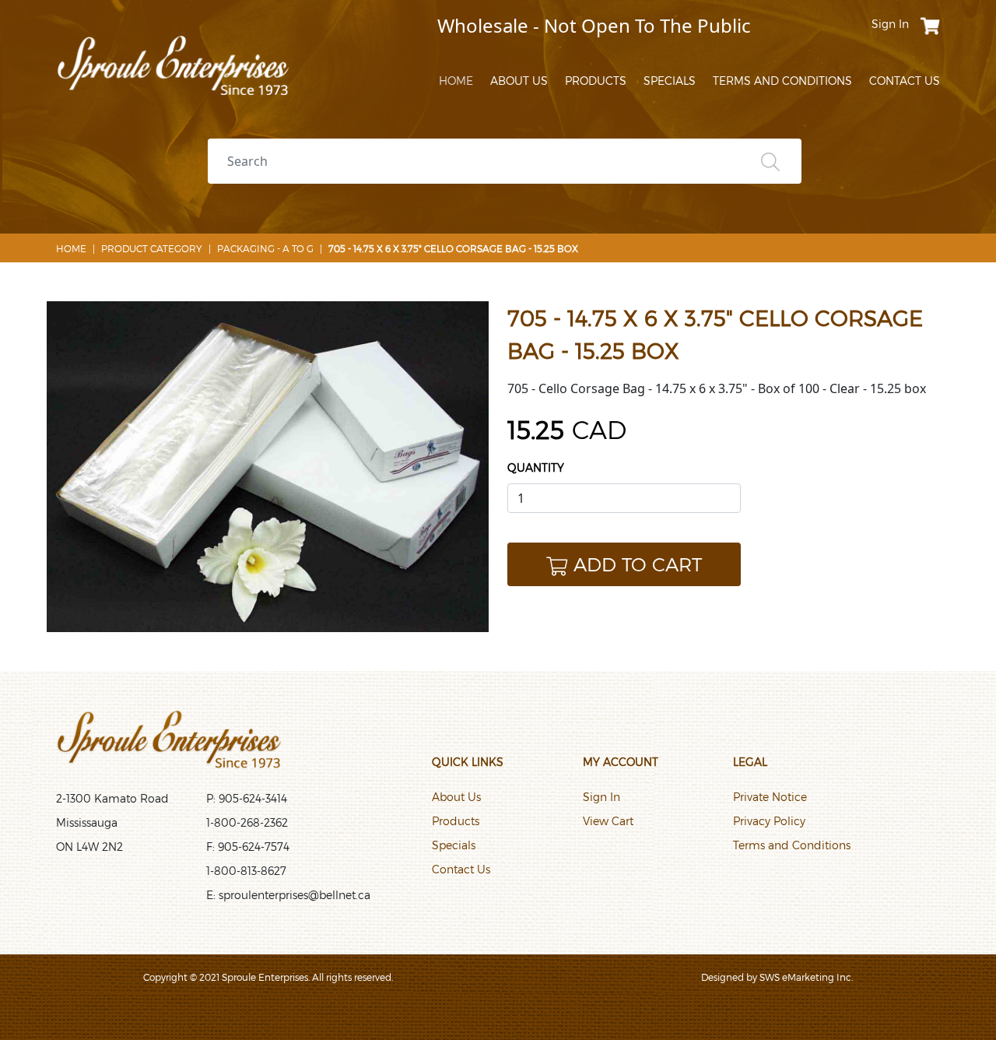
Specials (453, 845)
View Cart (608, 820)
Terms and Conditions (791, 845)
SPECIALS (670, 80)
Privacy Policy (769, 820)
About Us (456, 796)
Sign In (601, 796)
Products (455, 820)
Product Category (151, 248)
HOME (456, 80)
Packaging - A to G (265, 248)
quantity (535, 467)
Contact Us (461, 869)
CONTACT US (904, 80)
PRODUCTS (595, 80)
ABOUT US (519, 80)
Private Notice (770, 796)
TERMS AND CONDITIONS (782, 80)
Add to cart (637, 564)
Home (71, 248)
